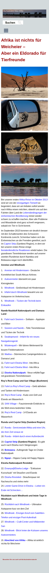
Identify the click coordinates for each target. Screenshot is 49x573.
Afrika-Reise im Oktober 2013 (33, 199)
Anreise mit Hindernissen (16, 270)
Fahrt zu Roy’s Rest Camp (17, 386)
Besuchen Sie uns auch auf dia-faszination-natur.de (20, 559)
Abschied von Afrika (14, 540)
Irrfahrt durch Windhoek (15, 292)
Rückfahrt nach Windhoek (17, 504)
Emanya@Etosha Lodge (16, 468)
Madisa (8, 354)
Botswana (10, 450)
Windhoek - (24, 288)
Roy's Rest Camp (13, 395)
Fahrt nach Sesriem (13, 319)
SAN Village (11, 404)
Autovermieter (11, 279)
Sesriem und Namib (14, 328)
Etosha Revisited (13, 477)
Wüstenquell (10, 345)
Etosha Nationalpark (15, 373)
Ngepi (8, 458)
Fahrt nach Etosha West (16, 363)
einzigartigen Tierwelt (27, 203)
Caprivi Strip (10, 244)
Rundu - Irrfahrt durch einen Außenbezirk (24, 436)
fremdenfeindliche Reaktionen (15, 250)
